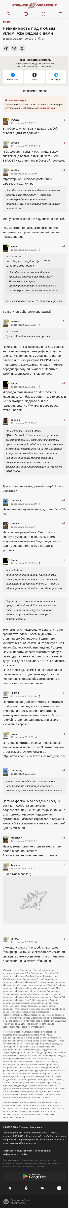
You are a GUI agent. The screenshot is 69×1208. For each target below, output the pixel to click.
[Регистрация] (43, 14)
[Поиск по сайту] (8, 14)
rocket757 (16, 837)
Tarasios (15, 865)
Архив (7, 22)
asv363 (15, 142)
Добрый (15, 523)
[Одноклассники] (26, 1188)
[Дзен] (59, 1188)
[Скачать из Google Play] (34, 1176)
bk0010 (15, 693)
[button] (25, 14)
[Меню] (60, 14)
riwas (14, 734)
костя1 (15, 938)
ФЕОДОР (16, 119)
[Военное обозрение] (34, 5)
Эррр (14, 246)
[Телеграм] (10, 1188)
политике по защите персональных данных (23, 1166)
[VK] (43, 1188)
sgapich (15, 420)
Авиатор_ (16, 500)
